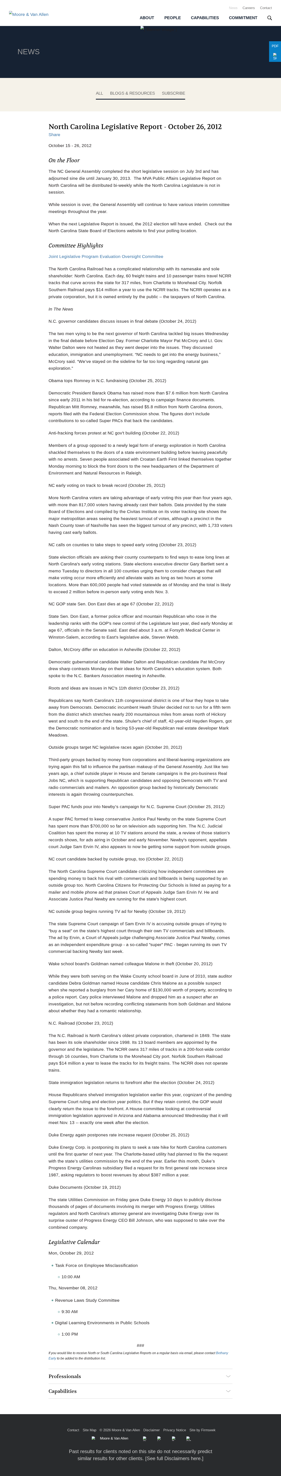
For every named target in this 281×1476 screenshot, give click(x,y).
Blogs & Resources (132, 93)
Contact (266, 8)
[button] (275, 57)
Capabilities (63, 1391)
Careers (249, 8)
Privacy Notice (174, 1430)
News (233, 8)
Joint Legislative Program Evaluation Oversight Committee (106, 256)
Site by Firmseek (202, 1430)
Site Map (89, 1430)
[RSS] (188, 1438)
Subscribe (173, 93)
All (99, 93)
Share (54, 134)
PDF (275, 46)
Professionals (65, 1376)
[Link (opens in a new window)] (159, 1438)
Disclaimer (151, 1430)
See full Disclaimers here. (174, 1458)
